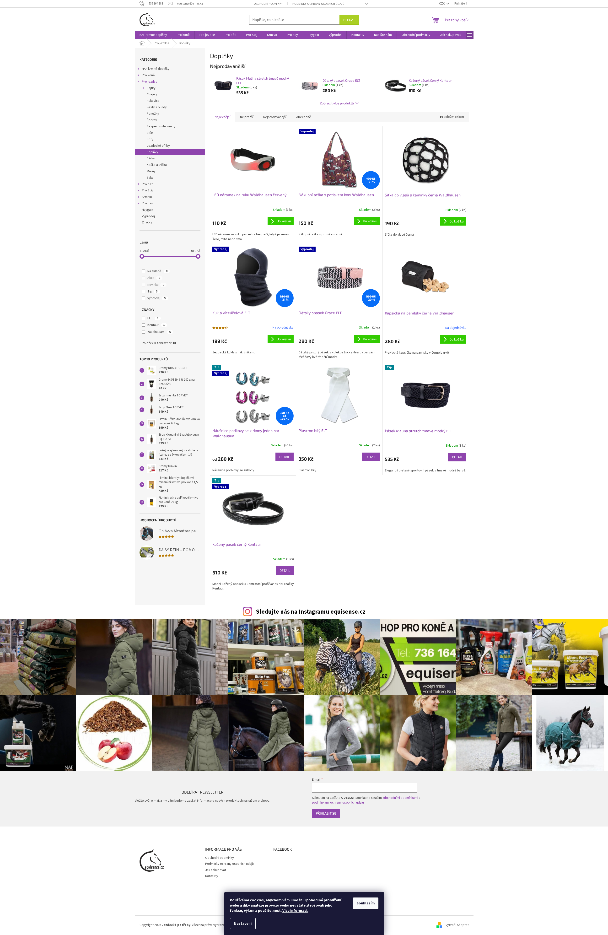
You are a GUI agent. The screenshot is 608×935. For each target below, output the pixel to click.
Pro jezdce (149, 81)
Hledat (349, 20)
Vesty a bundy (157, 107)
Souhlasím (365, 903)
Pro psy (147, 203)
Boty (150, 139)
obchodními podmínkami (400, 797)
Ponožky (153, 113)
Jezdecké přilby (158, 145)
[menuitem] (153, 35)
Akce (153, 278)
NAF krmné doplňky (155, 68)
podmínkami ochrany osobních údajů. (338, 802)
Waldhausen (159, 332)
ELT (152, 318)
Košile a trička (157, 164)
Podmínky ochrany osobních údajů (318, 4)
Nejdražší (246, 117)
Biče (150, 132)
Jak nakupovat (215, 870)
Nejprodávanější (274, 117)
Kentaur (156, 325)
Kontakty (211, 876)
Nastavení (243, 923)
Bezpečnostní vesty (161, 126)
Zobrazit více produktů (337, 103)
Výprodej (148, 216)
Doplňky (152, 152)
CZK (442, 3)
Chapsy (152, 94)
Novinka (155, 284)
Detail (284, 457)
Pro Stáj (147, 190)
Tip (152, 291)
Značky (147, 222)
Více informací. (295, 910)
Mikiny (151, 171)
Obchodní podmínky (268, 4)
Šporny (152, 120)
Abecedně (303, 117)
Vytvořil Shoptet (457, 925)
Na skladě (157, 271)
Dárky (151, 158)
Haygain (147, 209)
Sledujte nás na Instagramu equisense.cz (311, 611)
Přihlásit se (326, 813)
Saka (150, 177)
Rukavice (153, 100)
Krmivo (147, 197)
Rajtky (151, 88)
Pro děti (147, 184)
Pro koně (148, 75)
